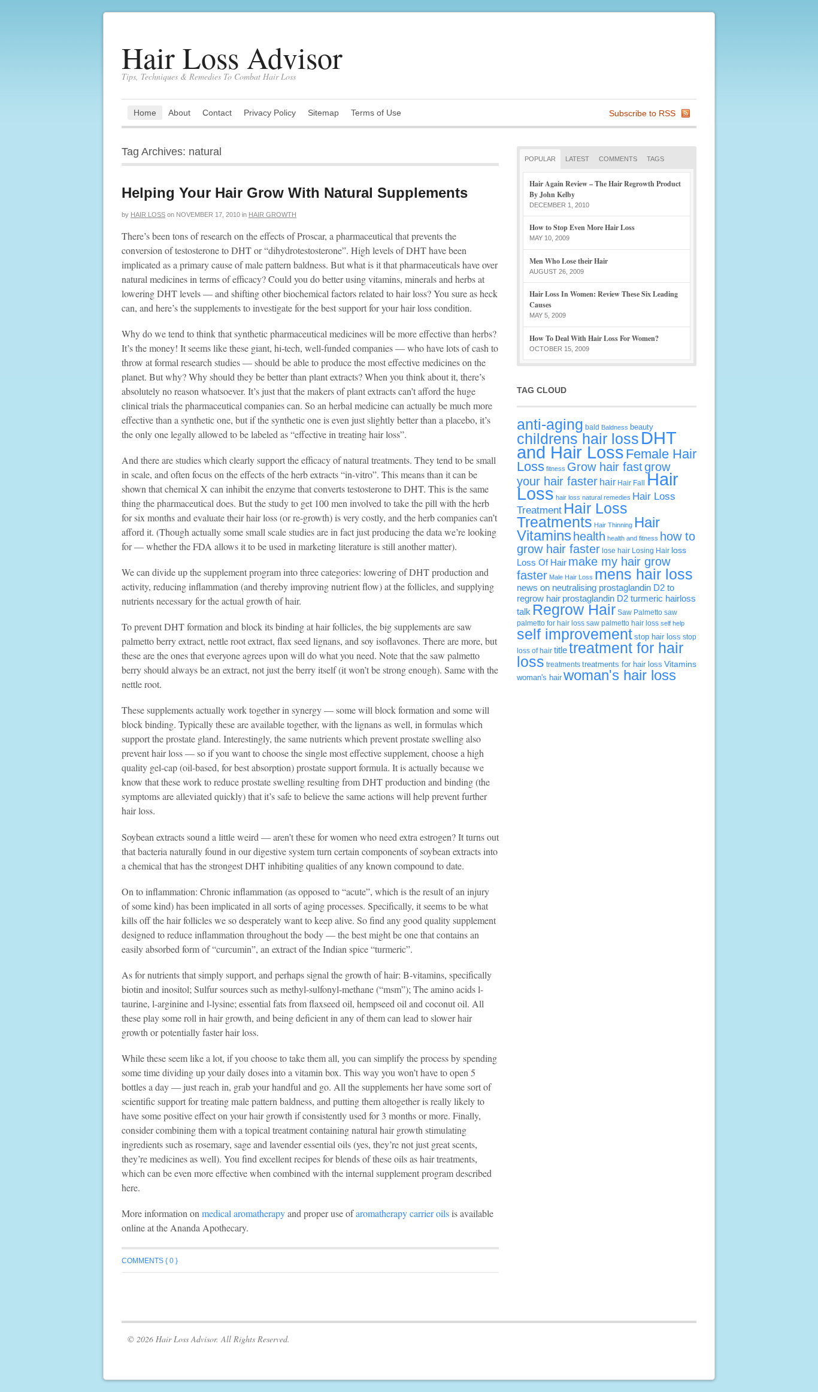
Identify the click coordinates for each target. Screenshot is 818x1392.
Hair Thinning (613, 525)
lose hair (616, 550)
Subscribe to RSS (642, 113)
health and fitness (632, 538)
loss (678, 550)
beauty (641, 426)
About (179, 112)
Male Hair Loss (571, 577)
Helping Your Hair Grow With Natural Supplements (295, 193)
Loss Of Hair (541, 562)
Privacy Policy (270, 112)
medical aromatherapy (243, 1213)
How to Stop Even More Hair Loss (582, 227)
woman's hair (539, 677)
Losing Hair (650, 550)
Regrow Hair (574, 610)
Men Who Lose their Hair (568, 261)
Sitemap (323, 112)
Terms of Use (376, 112)
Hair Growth (272, 214)
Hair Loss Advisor (232, 57)
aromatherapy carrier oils (402, 1213)
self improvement (574, 634)
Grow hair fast (605, 466)
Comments (618, 158)
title (560, 650)
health (589, 536)
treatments (563, 664)
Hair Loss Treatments (572, 515)
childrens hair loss (578, 439)
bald (592, 427)
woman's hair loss (619, 675)
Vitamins (680, 664)
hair (607, 481)
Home (145, 112)
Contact (217, 112)
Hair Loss (148, 214)
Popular (540, 158)
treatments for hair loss (622, 664)
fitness (555, 468)
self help (672, 623)
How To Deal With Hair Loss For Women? (594, 338)
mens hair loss (644, 574)
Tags (655, 158)
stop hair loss (657, 636)
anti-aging (550, 424)
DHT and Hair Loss (596, 445)
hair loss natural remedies (593, 497)
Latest (577, 158)
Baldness (614, 427)
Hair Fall (631, 483)
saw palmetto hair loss (622, 623)
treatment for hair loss (600, 654)
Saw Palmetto (639, 612)
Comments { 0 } (150, 1261)
